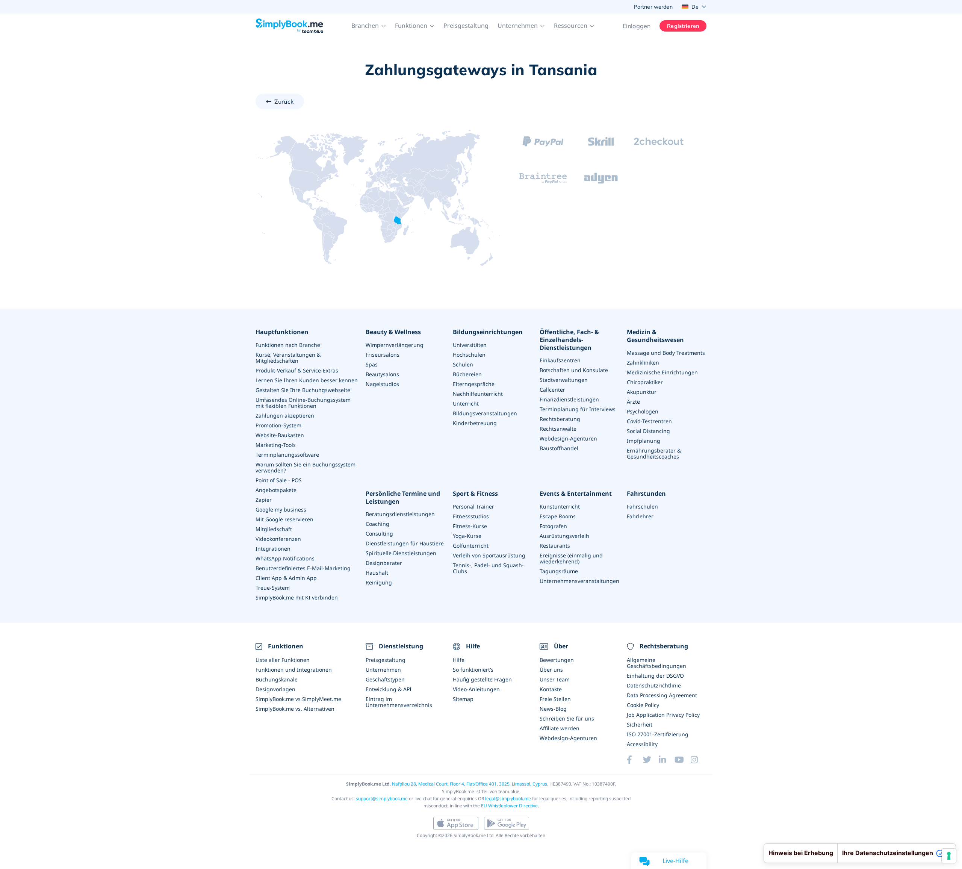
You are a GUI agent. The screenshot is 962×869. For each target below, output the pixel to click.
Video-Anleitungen (476, 689)
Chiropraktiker (645, 382)
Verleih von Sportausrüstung (489, 555)
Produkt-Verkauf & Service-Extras (297, 370)
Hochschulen (469, 354)
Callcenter (552, 389)
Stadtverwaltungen (564, 379)
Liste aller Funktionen (283, 659)
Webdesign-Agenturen (568, 438)
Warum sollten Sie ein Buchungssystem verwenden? (305, 467)
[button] (368, 26)
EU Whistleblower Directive (509, 805)
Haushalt (377, 572)
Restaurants (555, 545)
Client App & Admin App (286, 577)
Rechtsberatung (560, 418)
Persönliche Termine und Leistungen (403, 498)
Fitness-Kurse (470, 526)
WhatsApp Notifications (285, 558)
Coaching (377, 523)
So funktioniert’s (473, 669)
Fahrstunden (646, 494)
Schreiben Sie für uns (567, 718)
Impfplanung (643, 440)
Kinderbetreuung (475, 423)
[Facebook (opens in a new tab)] (635, 760)
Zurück (283, 101)
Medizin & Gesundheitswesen (655, 336)
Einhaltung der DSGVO (655, 675)
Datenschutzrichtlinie (654, 685)
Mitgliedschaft (274, 529)
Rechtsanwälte (558, 428)
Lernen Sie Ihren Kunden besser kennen (307, 380)
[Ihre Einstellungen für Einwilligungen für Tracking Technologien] (949, 856)
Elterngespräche (474, 384)
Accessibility (642, 744)
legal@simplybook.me (508, 798)
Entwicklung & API (388, 689)
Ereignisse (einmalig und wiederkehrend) (571, 558)
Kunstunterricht (560, 506)
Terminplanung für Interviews (578, 409)
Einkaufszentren (560, 360)
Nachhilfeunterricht (478, 393)
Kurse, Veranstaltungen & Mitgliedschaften (288, 357)
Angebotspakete (276, 490)
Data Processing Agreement (662, 695)
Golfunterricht (471, 545)
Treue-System (273, 587)
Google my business (281, 509)
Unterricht (466, 403)
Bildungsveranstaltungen (485, 413)
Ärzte (633, 401)
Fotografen (553, 526)
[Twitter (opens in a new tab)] (651, 760)
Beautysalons (382, 374)
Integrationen (273, 548)
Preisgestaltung (466, 25)
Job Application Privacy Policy (663, 714)
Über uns (551, 669)
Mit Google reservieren (284, 519)
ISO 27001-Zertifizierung (657, 734)
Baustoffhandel (559, 448)
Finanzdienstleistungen (569, 399)
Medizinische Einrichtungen (662, 372)
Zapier (264, 499)
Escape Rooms (558, 516)
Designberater (384, 562)
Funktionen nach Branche (288, 344)
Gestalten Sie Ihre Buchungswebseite (303, 390)
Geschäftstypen (385, 679)
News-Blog (553, 708)
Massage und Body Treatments (666, 352)
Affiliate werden (559, 728)
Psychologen (642, 411)
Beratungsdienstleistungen (400, 514)
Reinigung (379, 582)
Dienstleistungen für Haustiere (405, 543)
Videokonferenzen (278, 538)
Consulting (379, 533)
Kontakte (551, 689)
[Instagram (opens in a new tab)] (698, 760)
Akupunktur (641, 391)
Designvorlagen (275, 689)
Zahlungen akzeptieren (285, 415)
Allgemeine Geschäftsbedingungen (656, 662)
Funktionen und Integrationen (294, 669)
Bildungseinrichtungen (488, 332)
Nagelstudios (382, 384)
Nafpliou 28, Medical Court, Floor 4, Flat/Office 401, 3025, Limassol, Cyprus (469, 784)
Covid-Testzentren (649, 421)
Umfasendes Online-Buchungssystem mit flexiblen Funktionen (303, 402)
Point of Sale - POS (279, 480)
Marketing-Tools (276, 444)
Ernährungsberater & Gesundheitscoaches (654, 453)
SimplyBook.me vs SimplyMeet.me (298, 698)
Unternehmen (383, 669)
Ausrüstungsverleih (564, 535)
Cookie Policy (643, 705)
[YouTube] (682, 760)
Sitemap (463, 698)
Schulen (463, 364)
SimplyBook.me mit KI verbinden (297, 597)
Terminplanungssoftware (287, 454)
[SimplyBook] (289, 26)
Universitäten (470, 344)
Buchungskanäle (277, 679)
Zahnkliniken (643, 362)
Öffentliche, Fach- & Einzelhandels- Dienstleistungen (569, 339)
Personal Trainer (473, 506)
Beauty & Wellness (393, 332)
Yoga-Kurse (467, 535)
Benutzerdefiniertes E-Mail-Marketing (303, 568)
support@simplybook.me (382, 798)
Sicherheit (639, 724)
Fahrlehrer (640, 516)
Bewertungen (557, 659)
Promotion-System (278, 425)
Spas (372, 364)
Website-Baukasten (280, 435)
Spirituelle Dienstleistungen (401, 553)
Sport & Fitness (475, 494)
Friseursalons (382, 354)
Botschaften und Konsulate (574, 370)
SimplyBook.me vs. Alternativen (295, 708)
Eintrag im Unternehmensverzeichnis (399, 702)
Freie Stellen (555, 698)
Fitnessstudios (471, 516)
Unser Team (555, 679)
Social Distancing (648, 430)
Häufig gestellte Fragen (482, 679)
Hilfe (458, 659)
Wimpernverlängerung (395, 344)
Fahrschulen (642, 506)
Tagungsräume (559, 571)
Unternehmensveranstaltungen (579, 580)
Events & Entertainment (576, 494)
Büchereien (467, 374)
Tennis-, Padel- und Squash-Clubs (488, 568)
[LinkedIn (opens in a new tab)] (667, 760)
